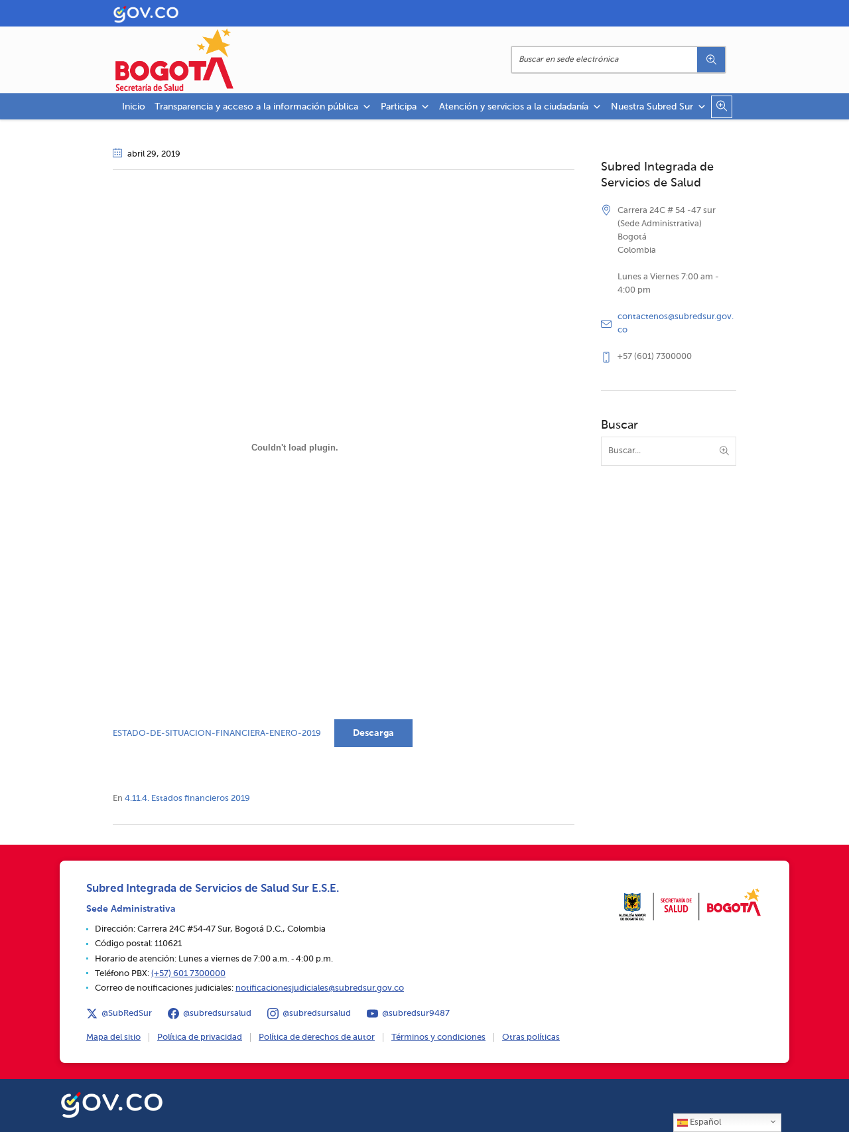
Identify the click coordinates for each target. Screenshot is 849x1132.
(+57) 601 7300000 (188, 973)
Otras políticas (531, 1037)
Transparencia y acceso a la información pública (256, 106)
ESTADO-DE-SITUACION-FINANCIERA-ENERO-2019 (217, 733)
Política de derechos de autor (317, 1037)
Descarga (373, 733)
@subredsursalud (217, 1013)
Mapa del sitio (113, 1037)
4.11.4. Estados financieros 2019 (187, 798)
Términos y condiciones (438, 1037)
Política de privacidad (199, 1037)
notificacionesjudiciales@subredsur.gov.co (319, 988)
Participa (399, 106)
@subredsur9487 (416, 1013)
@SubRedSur (126, 1013)
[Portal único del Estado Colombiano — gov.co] (112, 1103)
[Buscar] (711, 59)
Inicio (133, 106)
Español (704, 1122)
